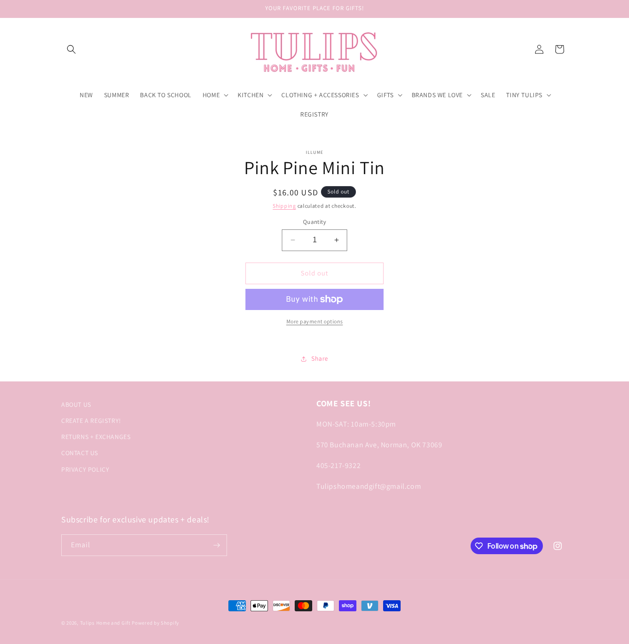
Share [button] (319, 358)
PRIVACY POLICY (85, 469)
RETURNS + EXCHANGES (95, 437)
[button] (71, 49)
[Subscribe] (216, 545)
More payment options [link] (314, 321)
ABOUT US (76, 404)
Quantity (314, 222)
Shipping (284, 205)
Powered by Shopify (155, 623)
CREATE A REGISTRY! (91, 420)
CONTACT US (79, 453)
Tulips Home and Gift (105, 623)
